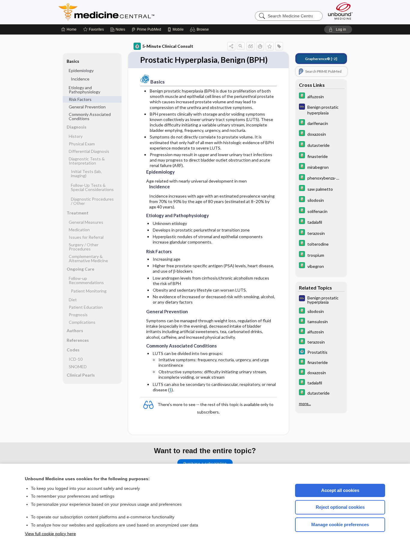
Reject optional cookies (340, 507)
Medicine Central (133, 12)
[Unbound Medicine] (340, 11)
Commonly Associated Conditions (90, 116)
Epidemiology (81, 70)
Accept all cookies (340, 490)
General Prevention (87, 106)
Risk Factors (80, 99)
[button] (200, 29)
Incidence (80, 78)
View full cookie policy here (50, 533)
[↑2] (321, 58)
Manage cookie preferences (340, 524)
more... (305, 403)
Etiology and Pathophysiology (84, 89)
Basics (73, 61)
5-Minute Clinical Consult (167, 46)
